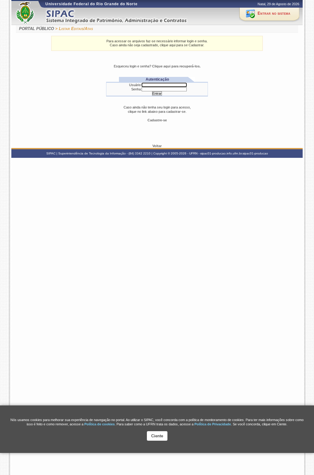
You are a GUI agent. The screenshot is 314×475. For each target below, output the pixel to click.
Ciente (157, 436)
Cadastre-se (157, 120)
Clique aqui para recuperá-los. (176, 66)
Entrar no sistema (274, 13)
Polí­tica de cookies (99, 424)
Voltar (157, 146)
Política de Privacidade (212, 424)
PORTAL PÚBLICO (36, 28)
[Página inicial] (124, 16)
